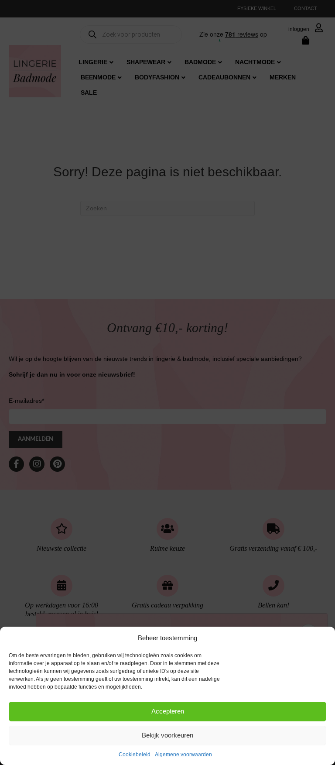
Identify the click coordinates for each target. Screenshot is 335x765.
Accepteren (167, 711)
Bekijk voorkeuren (167, 735)
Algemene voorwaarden (183, 754)
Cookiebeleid (134, 754)
